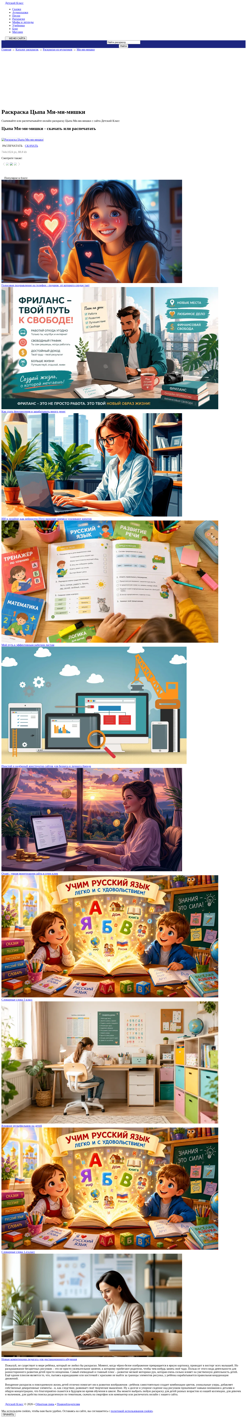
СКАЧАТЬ (31, 145)
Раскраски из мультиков (57, 49)
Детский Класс (14, 3)
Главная (6, 49)
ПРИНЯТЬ (8, 1414)
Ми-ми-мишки (86, 49)
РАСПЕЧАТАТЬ (12, 145)
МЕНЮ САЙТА (16, 38)
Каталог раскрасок (27, 49)
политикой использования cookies (132, 1411)
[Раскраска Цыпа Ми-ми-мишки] (123, 140)
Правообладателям (68, 1404)
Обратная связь (44, 1404)
